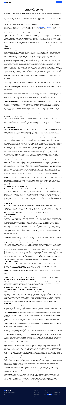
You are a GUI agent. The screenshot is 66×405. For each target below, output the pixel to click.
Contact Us (46, 392)
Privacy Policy (56, 396)
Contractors (36, 394)
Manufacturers (37, 396)
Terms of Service (57, 394)
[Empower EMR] (7, 2)
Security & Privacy (57, 392)
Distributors (36, 392)
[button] (22, 2)
